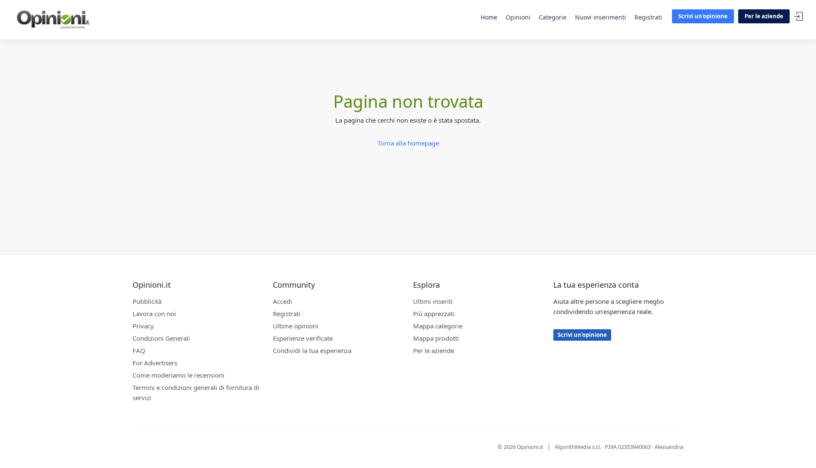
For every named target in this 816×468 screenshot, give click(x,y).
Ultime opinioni (295, 326)
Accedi (798, 17)
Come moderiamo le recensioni (178, 375)
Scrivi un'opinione (703, 16)
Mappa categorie (437, 326)
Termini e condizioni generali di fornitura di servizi (196, 392)
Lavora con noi (154, 313)
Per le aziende (764, 16)
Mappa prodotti (436, 338)
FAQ (139, 350)
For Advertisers (155, 363)
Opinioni (518, 17)
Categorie (553, 17)
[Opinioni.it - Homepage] (53, 19)
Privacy (143, 326)
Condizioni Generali (161, 338)
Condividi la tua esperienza (312, 350)
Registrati (648, 17)
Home (489, 17)
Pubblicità (147, 301)
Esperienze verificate (303, 338)
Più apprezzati (433, 313)
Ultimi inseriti (433, 301)
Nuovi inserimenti (600, 17)
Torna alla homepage (408, 143)
